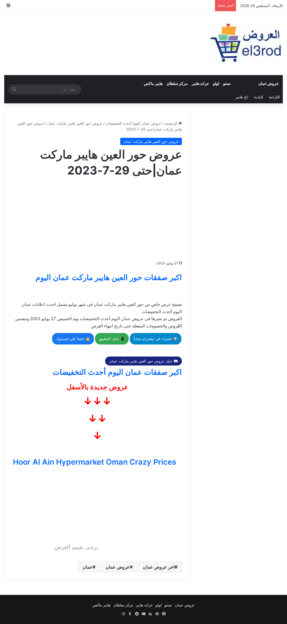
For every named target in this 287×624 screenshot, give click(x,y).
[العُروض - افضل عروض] (245, 43)
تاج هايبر (241, 97)
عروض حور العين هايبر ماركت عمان (75, 123)
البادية (258, 97)
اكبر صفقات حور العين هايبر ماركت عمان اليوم (109, 277)
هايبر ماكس (153, 83)
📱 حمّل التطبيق (112, 338)
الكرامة (274, 97)
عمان (87, 567)
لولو (216, 83)
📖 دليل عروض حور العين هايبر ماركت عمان (143, 361)
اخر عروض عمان (159, 567)
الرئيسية (172, 123)
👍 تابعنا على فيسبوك (73, 338)
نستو (227, 83)
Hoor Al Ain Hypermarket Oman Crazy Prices (94, 462)
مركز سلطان (177, 83)
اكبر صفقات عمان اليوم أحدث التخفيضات (117, 372)
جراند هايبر (200, 83)
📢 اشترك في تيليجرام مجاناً (155, 338)
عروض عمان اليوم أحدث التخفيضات (133, 123)
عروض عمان (268, 83)
